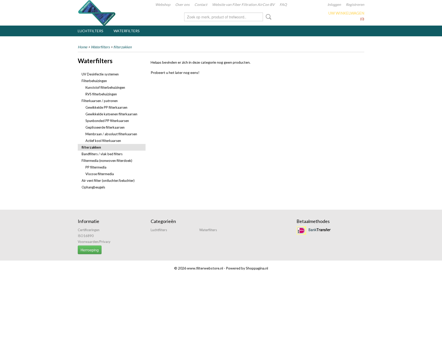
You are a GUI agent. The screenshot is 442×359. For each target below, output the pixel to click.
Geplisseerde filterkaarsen (105, 127)
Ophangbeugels (93, 187)
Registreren (355, 4)
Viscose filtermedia (99, 174)
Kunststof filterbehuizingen (105, 87)
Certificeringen (89, 230)
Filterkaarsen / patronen (100, 101)
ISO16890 (86, 236)
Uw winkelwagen (346, 13)
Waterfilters (127, 31)
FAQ (283, 4)
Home (82, 47)
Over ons (182, 4)
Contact (200, 4)
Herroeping (90, 249)
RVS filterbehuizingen (101, 94)
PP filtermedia (95, 167)
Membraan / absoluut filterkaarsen (111, 134)
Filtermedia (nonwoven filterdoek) (107, 161)
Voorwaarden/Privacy (94, 242)
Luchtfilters (90, 31)
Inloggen (334, 4)
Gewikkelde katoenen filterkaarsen (111, 114)
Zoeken (267, 17)
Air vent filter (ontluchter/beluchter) (108, 180)
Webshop (162, 4)
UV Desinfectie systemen (100, 74)
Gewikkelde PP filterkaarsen (106, 107)
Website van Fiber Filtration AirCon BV (243, 4)
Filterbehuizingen (94, 81)
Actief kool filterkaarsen (103, 141)
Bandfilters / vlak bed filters (102, 154)
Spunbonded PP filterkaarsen (107, 121)
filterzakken (122, 47)
